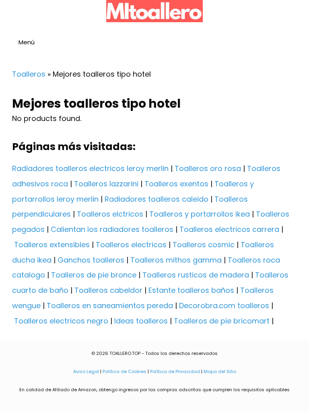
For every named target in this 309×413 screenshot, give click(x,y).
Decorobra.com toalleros (224, 305)
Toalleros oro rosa (208, 168)
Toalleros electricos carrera (229, 229)
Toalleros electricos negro (61, 321)
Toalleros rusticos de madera (195, 275)
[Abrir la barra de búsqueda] (299, 43)
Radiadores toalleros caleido (156, 199)
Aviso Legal (86, 371)
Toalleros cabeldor (108, 290)
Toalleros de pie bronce (93, 275)
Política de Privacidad (175, 371)
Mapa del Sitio (220, 371)
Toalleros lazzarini (106, 184)
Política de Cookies (124, 371)
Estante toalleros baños (191, 290)
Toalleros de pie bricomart (222, 321)
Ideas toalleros (141, 321)
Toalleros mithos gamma (176, 260)
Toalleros (28, 74)
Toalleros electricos (131, 245)
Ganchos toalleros (91, 260)
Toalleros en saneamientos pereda (110, 305)
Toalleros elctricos (110, 214)
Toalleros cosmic (204, 245)
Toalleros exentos (176, 184)
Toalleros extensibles (52, 245)
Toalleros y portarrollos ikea (199, 214)
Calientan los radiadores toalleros (112, 229)
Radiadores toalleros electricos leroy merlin (90, 168)
